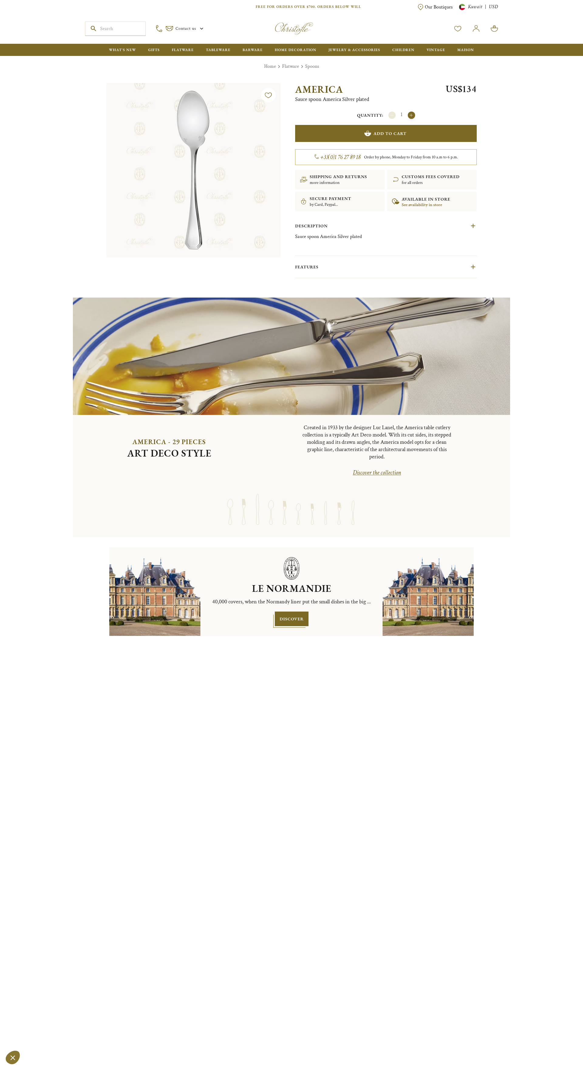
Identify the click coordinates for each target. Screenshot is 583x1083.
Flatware (290, 66)
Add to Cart (390, 133)
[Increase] (411, 115)
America (319, 89)
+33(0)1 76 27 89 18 (340, 157)
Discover (292, 619)
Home (270, 66)
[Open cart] (494, 28)
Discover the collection (377, 472)
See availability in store (422, 204)
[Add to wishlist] (268, 95)
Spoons (312, 66)
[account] (458, 28)
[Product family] (230, 503)
